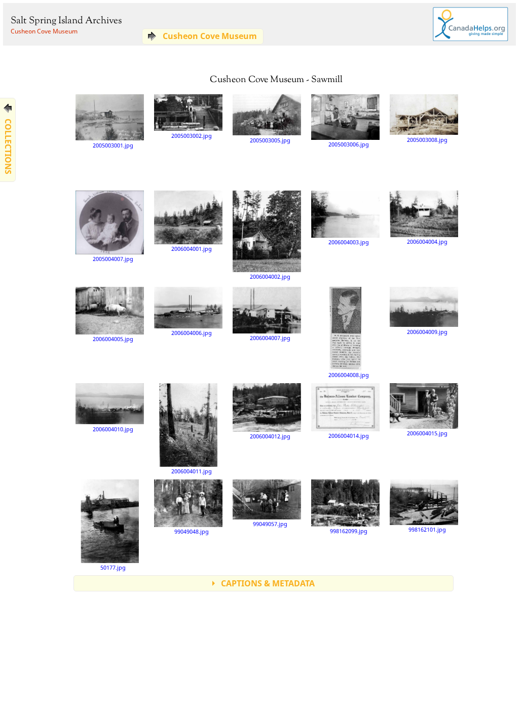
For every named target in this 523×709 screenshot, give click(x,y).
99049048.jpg (191, 531)
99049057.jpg (270, 524)
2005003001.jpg (113, 145)
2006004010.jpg (113, 429)
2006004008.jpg (348, 375)
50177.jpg (113, 567)
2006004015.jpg (427, 433)
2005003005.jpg (270, 140)
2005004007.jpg (113, 259)
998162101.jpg (427, 529)
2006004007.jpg (270, 338)
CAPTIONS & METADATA (268, 583)
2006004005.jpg (113, 339)
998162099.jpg (348, 531)
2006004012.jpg (270, 436)
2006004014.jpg (348, 435)
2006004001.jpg (191, 248)
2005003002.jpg (191, 135)
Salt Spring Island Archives (66, 21)
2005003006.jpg (348, 144)
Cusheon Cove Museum (44, 31)
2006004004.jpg (427, 241)
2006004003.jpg (348, 242)
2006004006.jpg (191, 333)
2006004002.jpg (270, 276)
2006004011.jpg (191, 471)
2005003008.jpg (427, 139)
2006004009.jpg (427, 331)
